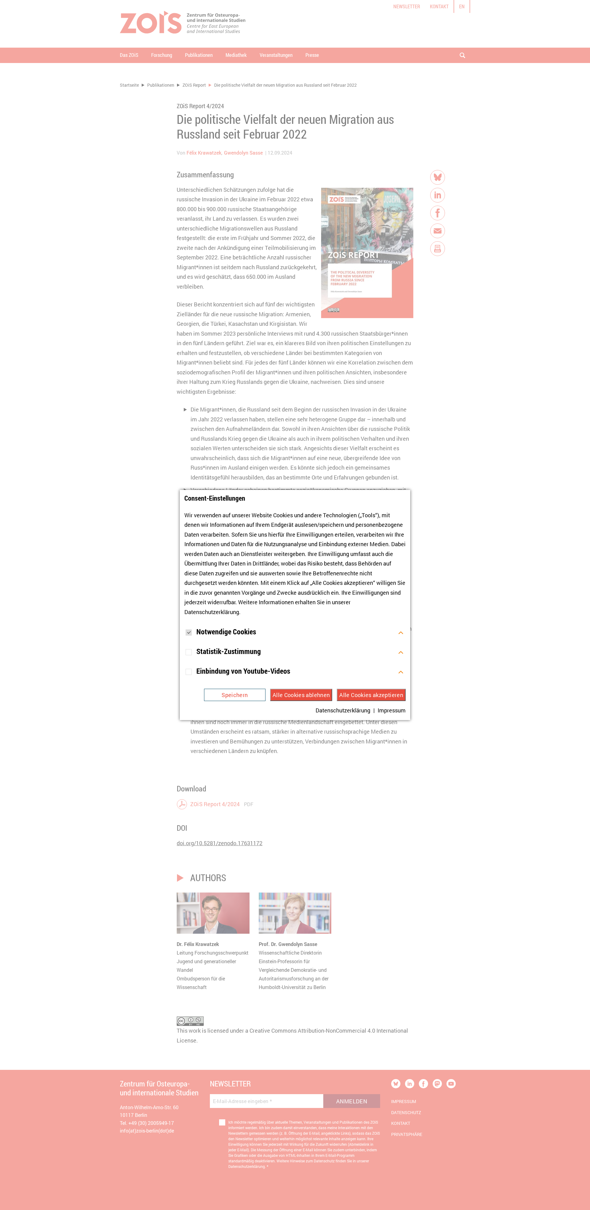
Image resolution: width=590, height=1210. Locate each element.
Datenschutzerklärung (211, 612)
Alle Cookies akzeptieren (371, 695)
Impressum (392, 710)
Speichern (235, 695)
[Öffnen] (401, 632)
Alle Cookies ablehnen (301, 695)
